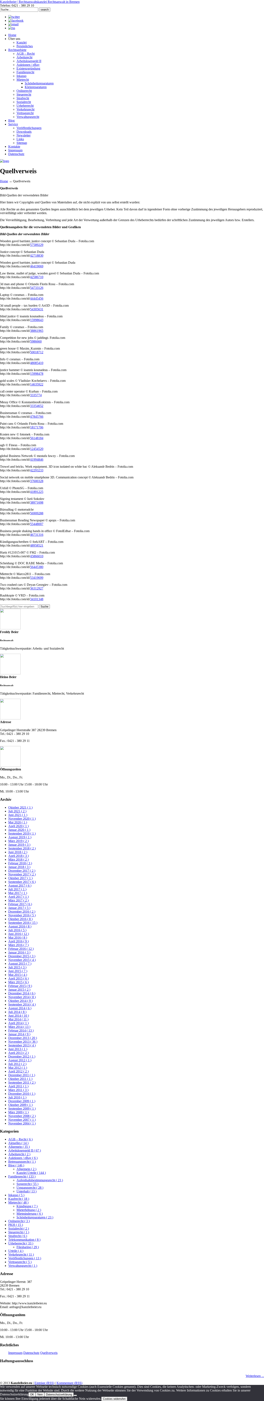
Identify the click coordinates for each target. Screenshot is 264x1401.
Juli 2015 (17, 967)
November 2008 (22, 1116)
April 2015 (18, 978)
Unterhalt (26, 1191)
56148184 (36, 438)
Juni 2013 (17, 1049)
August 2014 (19, 1008)
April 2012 (18, 1071)
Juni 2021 (17, 815)
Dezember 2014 (21, 993)
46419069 (36, 266)
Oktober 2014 (20, 1000)
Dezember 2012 (21, 1056)
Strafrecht (17, 1236)
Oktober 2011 (20, 1079)
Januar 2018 (19, 867)
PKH (15, 1225)
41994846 (36, 459)
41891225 (36, 491)
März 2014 (19, 1027)
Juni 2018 (17, 852)
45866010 (36, 556)
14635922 (36, 384)
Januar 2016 (19, 952)
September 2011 (21, 1082)
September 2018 (22, 848)
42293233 (36, 470)
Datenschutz (31, 1353)
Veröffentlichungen (24, 1258)
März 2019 (18, 841)
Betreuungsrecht (22, 1161)
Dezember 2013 (22, 1038)
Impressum (15, 1353)
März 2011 (18, 1090)
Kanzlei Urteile (31, 1172)
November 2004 (22, 1123)
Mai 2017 (17, 893)
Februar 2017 (20, 904)
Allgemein (19, 1146)
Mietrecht (18, 1202)
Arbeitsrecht (19, 1154)
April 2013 (18, 1053)
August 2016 (19, 926)
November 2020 (22, 818)
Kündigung (27, 1206)
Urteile (15, 1251)
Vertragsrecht (20, 1262)
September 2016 (22, 922)
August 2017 (19, 885)
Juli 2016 (17, 930)
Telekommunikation (24, 1239)
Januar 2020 (19, 830)
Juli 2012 (17, 1064)
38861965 (36, 330)
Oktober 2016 (20, 919)
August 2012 (19, 1060)
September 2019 (22, 833)
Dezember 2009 (21, 1101)
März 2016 (18, 945)
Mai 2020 (17, 822)
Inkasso (16, 1195)
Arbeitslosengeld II (24, 1150)
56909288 (36, 513)
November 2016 (22, 915)
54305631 (36, 309)
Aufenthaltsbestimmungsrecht (39, 1180)
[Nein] (75, 1395)
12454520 (36, 449)
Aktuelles (18, 1143)
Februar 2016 (21, 948)
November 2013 (22, 1041)
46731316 (36, 534)
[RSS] (11, 28)
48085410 (36, 363)
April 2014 (18, 1023)
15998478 (36, 373)
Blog (16, 1165)
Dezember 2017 (21, 870)
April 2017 (18, 896)
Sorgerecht (27, 1184)
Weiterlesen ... (255, 1376)
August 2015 (19, 963)
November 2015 (22, 960)
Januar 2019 (19, 844)
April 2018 (18, 856)
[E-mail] (13, 24)
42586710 (36, 277)
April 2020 (18, 826)
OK (32, 1394)
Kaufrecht (18, 1199)
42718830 (36, 255)
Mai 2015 (17, 974)
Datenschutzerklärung (59, 1394)
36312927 (36, 588)
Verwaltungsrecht (22, 1265)
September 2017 (22, 882)
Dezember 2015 (21, 956)
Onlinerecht (19, 1221)
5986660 (36, 341)
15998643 (36, 320)
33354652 (36, 406)
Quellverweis (49, 1353)
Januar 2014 (19, 1034)
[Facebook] (16, 20)
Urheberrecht (20, 1243)
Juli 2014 (17, 1012)
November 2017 (22, 874)
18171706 (36, 427)
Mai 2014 (18, 1019)
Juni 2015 (17, 971)
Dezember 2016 (21, 911)
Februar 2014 (21, 1030)
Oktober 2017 (20, 878)
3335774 (36, 395)
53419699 (36, 577)
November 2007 (22, 1119)
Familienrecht (21, 1176)
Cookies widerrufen (114, 1398)
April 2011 (18, 1086)
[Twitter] (14, 17)
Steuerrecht (18, 1232)
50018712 (36, 352)
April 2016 (18, 941)
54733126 (36, 287)
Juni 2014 (18, 1015)
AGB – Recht (20, 1139)
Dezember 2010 (21, 1093)
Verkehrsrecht (21, 1254)
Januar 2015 (19, 989)
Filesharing (27, 1247)
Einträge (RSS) (44, 1383)
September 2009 (22, 1108)
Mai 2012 (17, 1067)
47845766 (36, 416)
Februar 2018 (20, 863)
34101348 (36, 599)
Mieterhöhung (28, 1210)
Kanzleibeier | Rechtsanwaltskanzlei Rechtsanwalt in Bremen (40, 2)
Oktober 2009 (20, 1105)
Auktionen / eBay (23, 1158)
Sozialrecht (18, 1228)
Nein (40, 1394)
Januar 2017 (19, 908)
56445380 (36, 567)
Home (4, 181)
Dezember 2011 (21, 1075)
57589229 (36, 245)
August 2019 (19, 837)
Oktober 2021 (20, 807)
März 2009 (18, 1112)
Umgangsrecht (29, 1187)
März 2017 (18, 900)
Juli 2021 (17, 811)
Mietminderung (29, 1213)
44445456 (36, 298)
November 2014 (22, 997)
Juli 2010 (17, 1097)
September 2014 (22, 1004)
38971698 (36, 502)
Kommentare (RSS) (69, 1383)
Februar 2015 (20, 986)
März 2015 (18, 982)
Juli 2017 (17, 889)
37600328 (36, 481)
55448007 (36, 524)
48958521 (36, 545)
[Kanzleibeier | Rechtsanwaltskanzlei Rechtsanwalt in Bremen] (4, 161)
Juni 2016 (18, 934)
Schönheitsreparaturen (34, 1217)
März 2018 (18, 859)
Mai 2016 (17, 937)
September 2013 (22, 1045)
